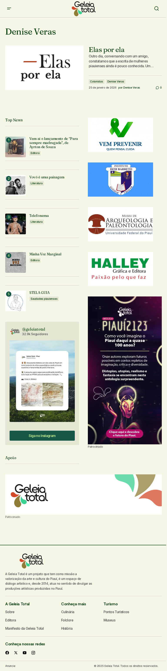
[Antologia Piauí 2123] (125, 370)
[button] (9, 8)
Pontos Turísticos (116, 612)
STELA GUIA (39, 293)
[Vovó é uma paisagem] (15, 185)
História (66, 628)
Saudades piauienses (44, 298)
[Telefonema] (15, 224)
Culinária (67, 612)
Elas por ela (106, 49)
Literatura (37, 183)
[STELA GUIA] (15, 301)
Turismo (111, 603)
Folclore (67, 620)
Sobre (10, 612)
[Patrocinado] (83, 494)
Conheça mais (73, 603)
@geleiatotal (33, 329)
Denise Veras (115, 81)
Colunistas (96, 81)
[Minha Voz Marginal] (15, 262)
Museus (109, 620)
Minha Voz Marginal (45, 254)
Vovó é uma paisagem (46, 177)
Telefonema (39, 216)
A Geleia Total (17, 603)
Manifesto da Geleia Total (24, 628)
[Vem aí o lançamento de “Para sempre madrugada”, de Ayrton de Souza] (15, 147)
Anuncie (10, 666)
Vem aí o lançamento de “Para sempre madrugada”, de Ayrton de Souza (53, 143)
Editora (35, 153)
